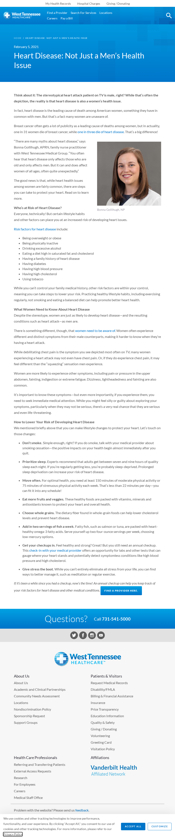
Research (20, 778)
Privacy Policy (12, 834)
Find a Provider (57, 13)
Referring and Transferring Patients (39, 764)
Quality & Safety (103, 722)
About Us (21, 683)
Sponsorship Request (29, 716)
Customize (160, 826)
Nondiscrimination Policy (32, 709)
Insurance (98, 703)
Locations (105, 13)
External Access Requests (32, 771)
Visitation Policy (103, 749)
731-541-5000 (116, 618)
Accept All (133, 826)
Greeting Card (101, 742)
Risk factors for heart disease (35, 229)
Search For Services (83, 13)
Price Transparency (105, 709)
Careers (52, 18)
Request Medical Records (109, 683)
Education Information (107, 716)
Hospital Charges (88, 3)
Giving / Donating (118, 3)
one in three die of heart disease (100, 132)
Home (18, 38)
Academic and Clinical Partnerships (40, 689)
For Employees (24, 784)
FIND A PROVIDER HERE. (121, 590)
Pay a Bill (67, 18)
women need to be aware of (95, 331)
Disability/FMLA (103, 689)
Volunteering (100, 736)
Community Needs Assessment (37, 696)
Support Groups (26, 722)
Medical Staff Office (28, 797)
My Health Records (58, 3)
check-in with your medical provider (55, 550)
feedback (82, 810)
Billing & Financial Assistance (112, 696)
